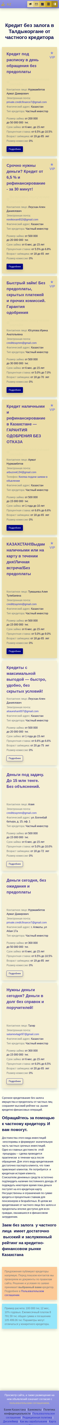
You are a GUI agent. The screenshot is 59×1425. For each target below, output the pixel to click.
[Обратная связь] (36, 4)
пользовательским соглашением (29, 1403)
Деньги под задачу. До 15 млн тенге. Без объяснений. (25, 780)
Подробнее (15, 149)
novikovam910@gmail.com (22, 219)
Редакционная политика (37, 1417)
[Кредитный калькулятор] (42, 4)
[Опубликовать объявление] (30, 4)
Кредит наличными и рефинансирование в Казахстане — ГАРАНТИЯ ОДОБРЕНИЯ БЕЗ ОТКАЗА (26, 424)
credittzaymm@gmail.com (22, 343)
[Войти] (54, 4)
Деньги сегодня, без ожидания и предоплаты (26, 886)
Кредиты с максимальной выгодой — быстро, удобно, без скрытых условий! (26, 679)
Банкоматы (34, 1409)
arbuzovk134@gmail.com (21, 472)
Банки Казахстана (15, 1409)
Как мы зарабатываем (33, 1421)
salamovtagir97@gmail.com (23, 1034)
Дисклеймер (10, 1421)
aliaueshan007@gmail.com (23, 711)
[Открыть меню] (48, 4)
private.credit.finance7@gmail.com (27, 102)
